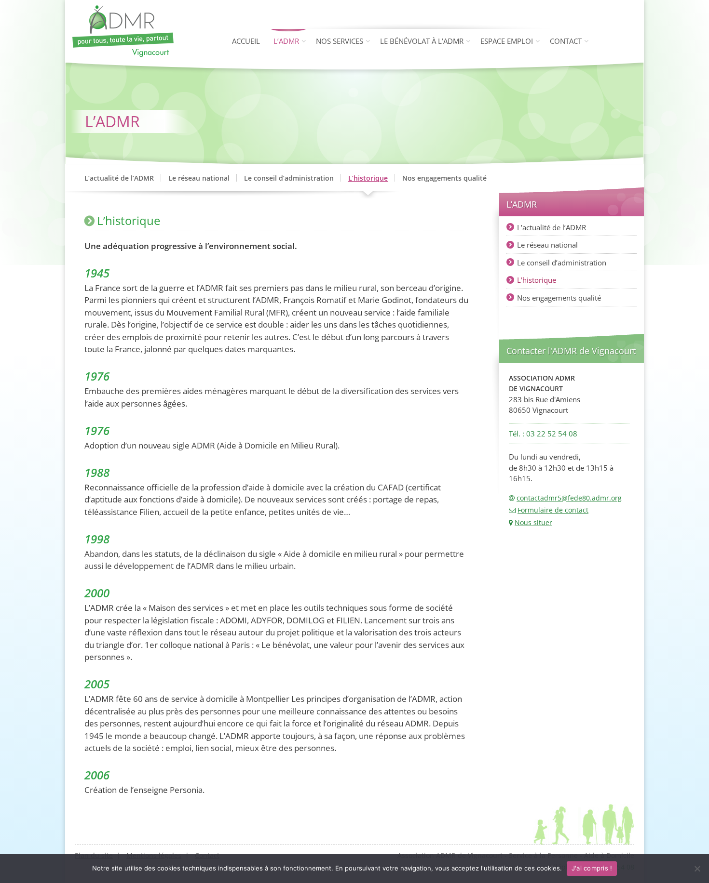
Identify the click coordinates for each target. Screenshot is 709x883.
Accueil (246, 41)
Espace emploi (506, 41)
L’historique (368, 178)
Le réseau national (199, 178)
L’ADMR (286, 41)
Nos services (339, 41)
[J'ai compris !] (697, 868)
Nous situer (533, 522)
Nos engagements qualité (444, 178)
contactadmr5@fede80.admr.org (569, 497)
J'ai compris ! (592, 868)
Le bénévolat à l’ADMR (422, 41)
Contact (566, 41)
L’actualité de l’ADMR (119, 178)
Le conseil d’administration (289, 178)
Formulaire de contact (553, 509)
